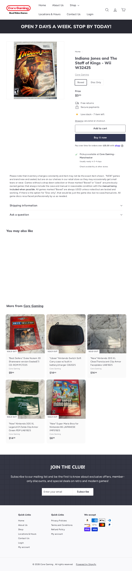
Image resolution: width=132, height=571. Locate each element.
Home (42, 5)
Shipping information (24, 205)
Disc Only (96, 82)
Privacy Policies (59, 520)
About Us (57, 5)
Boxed (80, 82)
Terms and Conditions (62, 525)
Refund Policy (58, 529)
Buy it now (100, 137)
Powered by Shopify (86, 564)
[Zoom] (35, 70)
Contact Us (73, 14)
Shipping (79, 121)
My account (24, 547)
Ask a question (19, 214)
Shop (73, 5)
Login (90, 14)
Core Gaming (82, 74)
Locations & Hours (49, 14)
